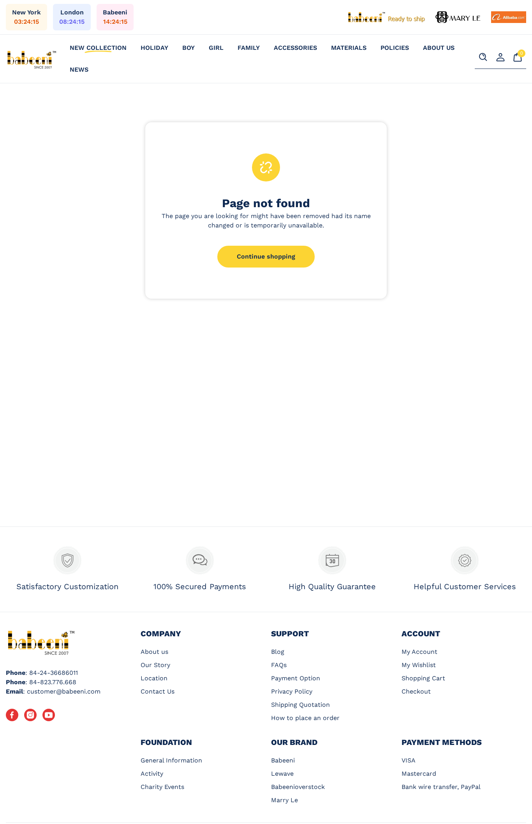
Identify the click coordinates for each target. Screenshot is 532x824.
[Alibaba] (508, 17)
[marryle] (458, 17)
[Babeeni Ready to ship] (387, 17)
